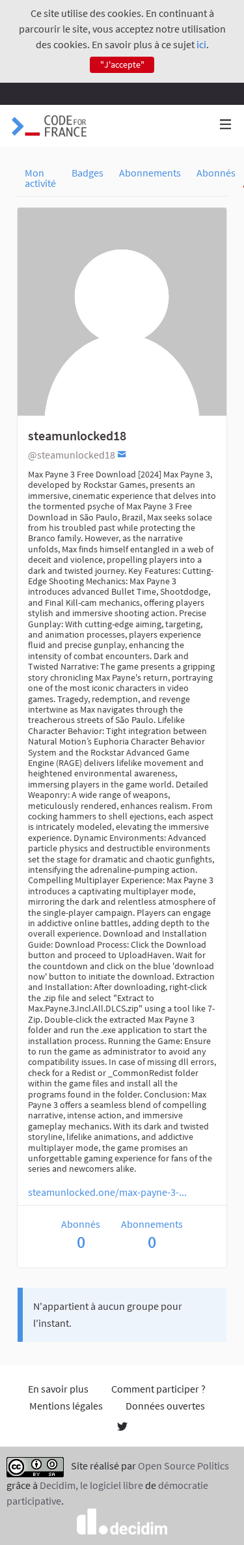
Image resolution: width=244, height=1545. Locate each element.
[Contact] (122, 454)
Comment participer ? (158, 1388)
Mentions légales (66, 1405)
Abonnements (150, 172)
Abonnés (216, 172)
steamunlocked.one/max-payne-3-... (107, 1191)
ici (201, 44)
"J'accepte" (122, 64)
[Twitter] (122, 1427)
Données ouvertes (165, 1405)
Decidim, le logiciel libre (91, 1485)
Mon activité (40, 178)
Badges (87, 172)
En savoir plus (58, 1388)
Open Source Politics (183, 1466)
